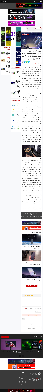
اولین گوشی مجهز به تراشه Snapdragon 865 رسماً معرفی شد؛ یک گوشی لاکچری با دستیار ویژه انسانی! (31, 55)
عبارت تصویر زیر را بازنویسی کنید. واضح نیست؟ (32, 309)
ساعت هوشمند (18, 129)
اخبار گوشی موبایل (25, 34)
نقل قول (23, 295)
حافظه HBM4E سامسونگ (30, 28)
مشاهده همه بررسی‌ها (5, 336)
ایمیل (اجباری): (29, 290)
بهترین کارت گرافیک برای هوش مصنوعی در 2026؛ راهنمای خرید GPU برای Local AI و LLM (17, 83)
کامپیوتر (18, 105)
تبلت (18, 111)
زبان (29, 295)
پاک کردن (24, 295)
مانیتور (18, 117)
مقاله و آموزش (8, 57)
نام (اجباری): (39, 290)
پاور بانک (13, 117)
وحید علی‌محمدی (38, 61)
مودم (13, 122)
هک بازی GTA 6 (29, 30)
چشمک (32, 295)
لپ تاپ (13, 111)
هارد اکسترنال (13, 128)
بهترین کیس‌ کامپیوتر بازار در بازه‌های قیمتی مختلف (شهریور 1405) (17, 93)
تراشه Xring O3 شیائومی (37, 30)
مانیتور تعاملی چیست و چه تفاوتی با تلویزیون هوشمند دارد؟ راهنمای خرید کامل (7, 69)
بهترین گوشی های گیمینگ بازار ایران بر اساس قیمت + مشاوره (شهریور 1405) (17, 72)
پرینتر (18, 122)
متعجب (28, 295)
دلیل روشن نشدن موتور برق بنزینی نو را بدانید (7, 60)
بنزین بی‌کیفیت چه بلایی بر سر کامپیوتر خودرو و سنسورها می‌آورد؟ (7, 53)
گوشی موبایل (13, 105)
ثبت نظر (23, 318)
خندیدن (25, 295)
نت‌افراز (37, 378)
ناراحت (31, 295)
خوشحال (27, 295)
